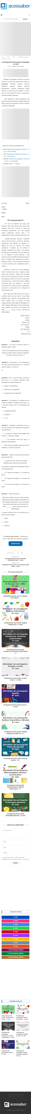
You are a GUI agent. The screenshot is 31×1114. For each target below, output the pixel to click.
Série (8, 57)
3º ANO (15, 924)
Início (3, 57)
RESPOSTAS (15, 543)
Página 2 (17, 163)
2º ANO (15, 921)
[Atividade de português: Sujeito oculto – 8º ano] (15, 667)
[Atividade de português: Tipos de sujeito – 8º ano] (15, 747)
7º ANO (15, 939)
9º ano (13, 57)
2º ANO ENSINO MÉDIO (15, 953)
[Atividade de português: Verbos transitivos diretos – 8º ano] (15, 720)
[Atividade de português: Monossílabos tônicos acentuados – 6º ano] (15, 774)
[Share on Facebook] (20, 553)
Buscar (25, 19)
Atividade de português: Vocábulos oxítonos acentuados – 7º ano (8, 1035)
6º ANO (15, 935)
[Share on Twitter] (21, 553)
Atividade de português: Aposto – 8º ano (8, 1052)
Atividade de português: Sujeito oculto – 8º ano (22, 1034)
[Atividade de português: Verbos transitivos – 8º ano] (15, 611)
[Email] (21, 1095)
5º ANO (15, 932)
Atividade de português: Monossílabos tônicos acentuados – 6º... (15, 787)
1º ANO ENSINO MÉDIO (15, 950)
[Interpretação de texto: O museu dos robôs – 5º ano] (15, 584)
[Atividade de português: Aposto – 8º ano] (15, 693)
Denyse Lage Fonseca (18, 66)
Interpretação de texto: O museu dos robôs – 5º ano (8, 1017)
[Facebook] (10, 1095)
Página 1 (11, 163)
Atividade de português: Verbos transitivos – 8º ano (22, 1017)
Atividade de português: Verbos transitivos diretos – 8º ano (22, 1053)
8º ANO (15, 942)
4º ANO (15, 928)
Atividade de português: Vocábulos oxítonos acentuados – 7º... (15, 651)
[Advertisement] (15, 37)
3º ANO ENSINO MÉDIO (15, 957)
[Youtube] (17, 1095)
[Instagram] (13, 1095)
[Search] (29, 15)
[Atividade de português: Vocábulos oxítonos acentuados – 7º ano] (15, 638)
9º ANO (15, 946)
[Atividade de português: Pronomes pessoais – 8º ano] (15, 802)
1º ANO (15, 917)
